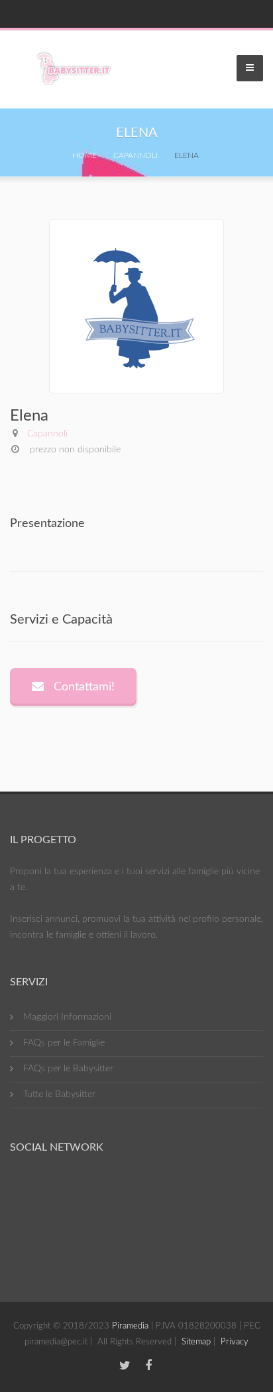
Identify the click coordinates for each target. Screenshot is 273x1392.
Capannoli (135, 155)
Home (84, 155)
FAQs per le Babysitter (68, 1068)
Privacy (234, 1342)
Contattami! (82, 687)
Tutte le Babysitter (59, 1094)
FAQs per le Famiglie (64, 1042)
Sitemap (196, 1342)
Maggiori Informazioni (67, 1017)
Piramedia (130, 1326)
